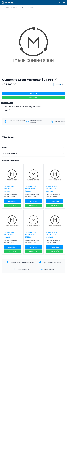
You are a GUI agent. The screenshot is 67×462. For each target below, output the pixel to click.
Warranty (9, 8)
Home (3, 8)
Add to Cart (33, 93)
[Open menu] (64, 2)
